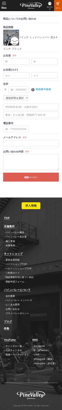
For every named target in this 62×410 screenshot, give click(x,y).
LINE (36, 354)
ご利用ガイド (13, 273)
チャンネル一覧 (14, 346)
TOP (7, 217)
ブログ (8, 321)
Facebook (39, 346)
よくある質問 (13, 304)
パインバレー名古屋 (16, 236)
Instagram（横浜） (44, 359)
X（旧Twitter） (42, 350)
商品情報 (8, 27)
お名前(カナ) (10, 69)
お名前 (7, 55)
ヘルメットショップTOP (19, 268)
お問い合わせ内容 (13, 151)
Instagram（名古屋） (45, 363)
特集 (6, 328)
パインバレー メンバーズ (19, 300)
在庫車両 (10, 245)
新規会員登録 (13, 260)
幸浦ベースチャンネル (17, 354)
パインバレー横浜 (15, 232)
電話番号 (8, 123)
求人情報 (31, 205)
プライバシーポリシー (17, 313)
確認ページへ (31, 177)
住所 (5, 83)
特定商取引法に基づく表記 (20, 277)
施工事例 (10, 241)
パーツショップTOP (16, 264)
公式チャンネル (14, 350)
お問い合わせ (13, 309)
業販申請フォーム (15, 281)
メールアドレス (12, 137)
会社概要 (10, 296)
